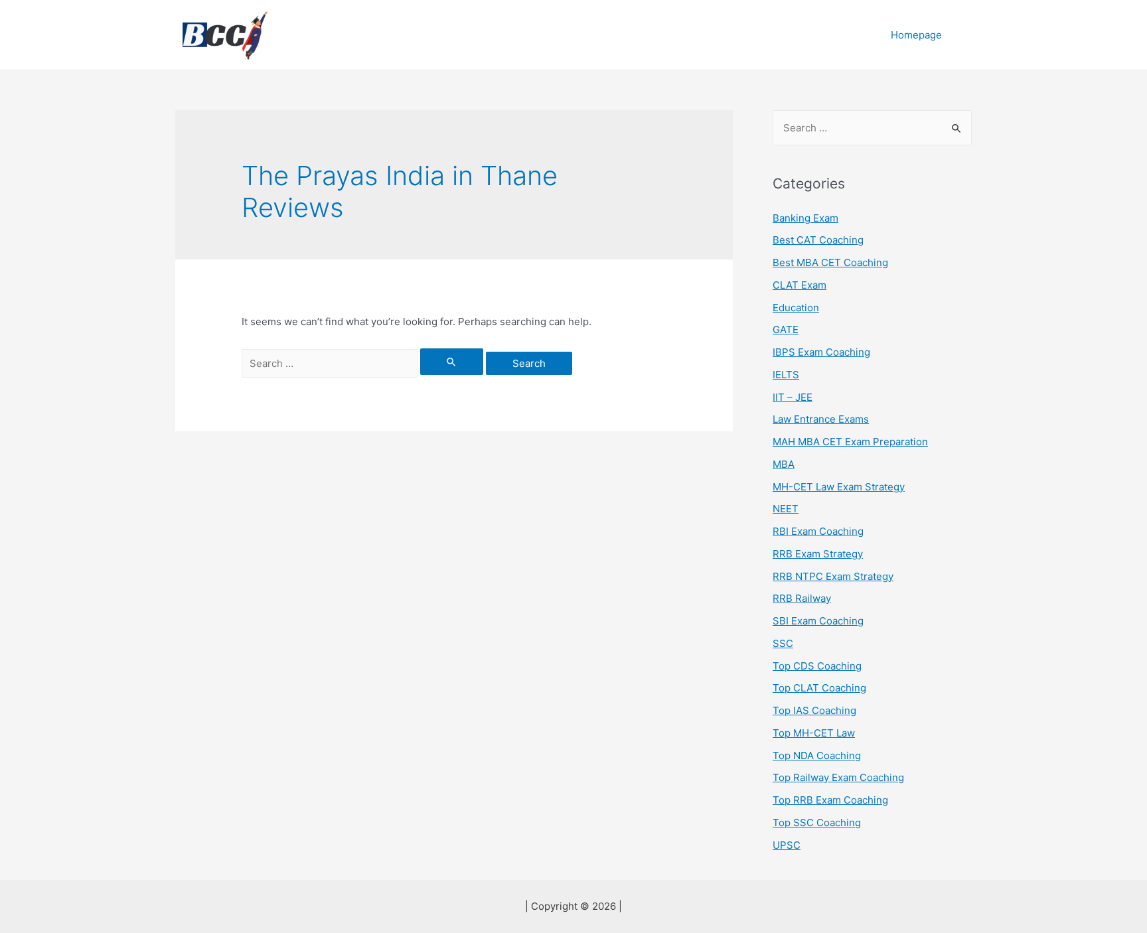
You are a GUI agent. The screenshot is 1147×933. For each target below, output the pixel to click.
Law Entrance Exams (821, 419)
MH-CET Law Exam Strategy (839, 486)
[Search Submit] (452, 361)
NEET (786, 508)
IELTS (786, 374)
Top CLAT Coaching (819, 688)
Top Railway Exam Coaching (838, 777)
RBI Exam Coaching (818, 531)
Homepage (916, 35)
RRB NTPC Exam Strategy (833, 576)
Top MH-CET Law (814, 733)
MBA (784, 464)
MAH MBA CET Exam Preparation (850, 441)
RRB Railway (802, 598)
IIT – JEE (792, 397)
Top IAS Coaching (814, 710)
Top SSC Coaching (817, 822)
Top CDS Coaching (817, 666)
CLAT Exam (799, 285)
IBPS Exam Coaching (821, 352)
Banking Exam (805, 218)
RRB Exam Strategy (818, 553)
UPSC (787, 845)
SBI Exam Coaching (818, 620)
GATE (786, 329)
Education (796, 307)
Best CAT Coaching (818, 240)
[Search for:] (364, 363)
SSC (783, 643)
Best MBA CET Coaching (830, 262)
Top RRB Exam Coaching (830, 800)
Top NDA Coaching (817, 755)
